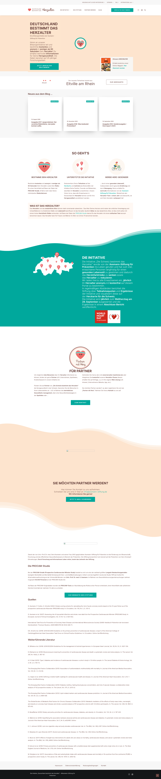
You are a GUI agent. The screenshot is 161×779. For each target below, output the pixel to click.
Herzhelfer (54, 101)
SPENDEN (109, 2)
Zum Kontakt (80, 402)
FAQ (116, 2)
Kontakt (103, 765)
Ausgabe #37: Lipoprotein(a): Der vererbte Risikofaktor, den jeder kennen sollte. (44, 124)
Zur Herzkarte (116, 82)
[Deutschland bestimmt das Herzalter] (41, 10)
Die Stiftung (77, 10)
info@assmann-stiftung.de (95, 492)
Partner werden (90, 10)
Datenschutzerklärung (72, 765)
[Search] (144, 10)
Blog (100, 10)
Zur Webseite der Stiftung (80, 595)
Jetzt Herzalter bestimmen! (44, 66)
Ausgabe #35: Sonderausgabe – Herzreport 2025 (114, 125)
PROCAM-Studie (81, 213)
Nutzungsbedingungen (90, 765)
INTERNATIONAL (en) (126, 2)
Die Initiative (64, 10)
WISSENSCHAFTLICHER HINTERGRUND (93, 2)
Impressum (58, 765)
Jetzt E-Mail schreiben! (80, 499)
